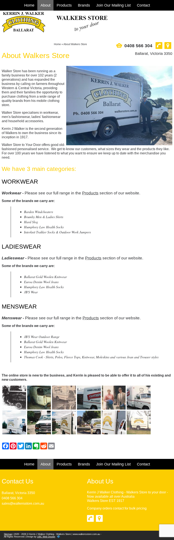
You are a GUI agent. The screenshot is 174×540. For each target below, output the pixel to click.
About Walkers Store (75, 44)
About (46, 5)
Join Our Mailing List (113, 5)
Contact (143, 5)
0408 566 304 (12, 498)
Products (64, 5)
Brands (84, 5)
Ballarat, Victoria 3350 (18, 493)
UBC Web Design (46, 536)
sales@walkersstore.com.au (23, 503)
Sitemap (8, 534)
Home (29, 5)
